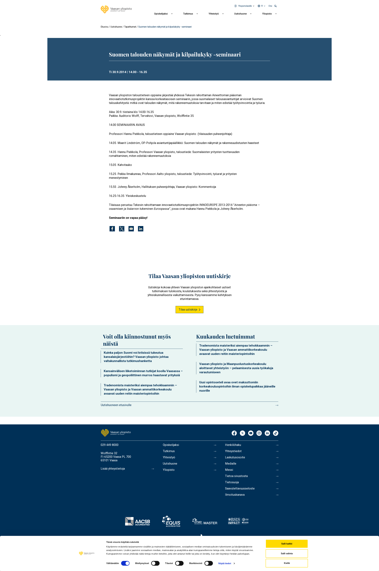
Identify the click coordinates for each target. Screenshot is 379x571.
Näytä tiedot (224, 563)
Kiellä (287, 563)
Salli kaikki (286, 543)
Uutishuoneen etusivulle (116, 405)
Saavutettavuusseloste (240, 488)
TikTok (275, 433)
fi (262, 6)
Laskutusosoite (235, 457)
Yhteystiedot (233, 451)
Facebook (234, 433)
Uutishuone (240, 13)
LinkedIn (267, 433)
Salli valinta (287, 553)
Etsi (270, 6)
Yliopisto (267, 13)
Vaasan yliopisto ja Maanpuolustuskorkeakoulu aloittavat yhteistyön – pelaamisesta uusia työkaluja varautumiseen (236, 368)
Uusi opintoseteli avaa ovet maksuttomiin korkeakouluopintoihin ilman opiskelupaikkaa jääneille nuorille (237, 386)
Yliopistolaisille (245, 6)
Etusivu (104, 26)
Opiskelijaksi (161, 13)
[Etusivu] (116, 9)
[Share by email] (131, 228)
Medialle (230, 463)
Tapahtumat (130, 26)
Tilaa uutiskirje (188, 309)
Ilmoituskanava (235, 494)
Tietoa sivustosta (236, 476)
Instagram (259, 433)
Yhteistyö (214, 13)
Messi (229, 470)
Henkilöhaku (233, 445)
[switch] (155, 563)
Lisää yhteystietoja (113, 468)
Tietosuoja (232, 482)
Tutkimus (188, 13)
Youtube (250, 433)
